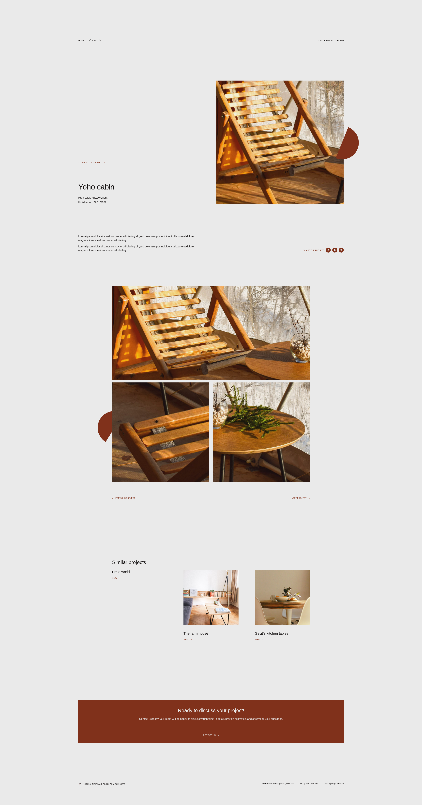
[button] (328, 250)
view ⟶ (116, 578)
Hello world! (121, 572)
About (81, 40)
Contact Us (95, 40)
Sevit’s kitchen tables (271, 633)
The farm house (195, 633)
